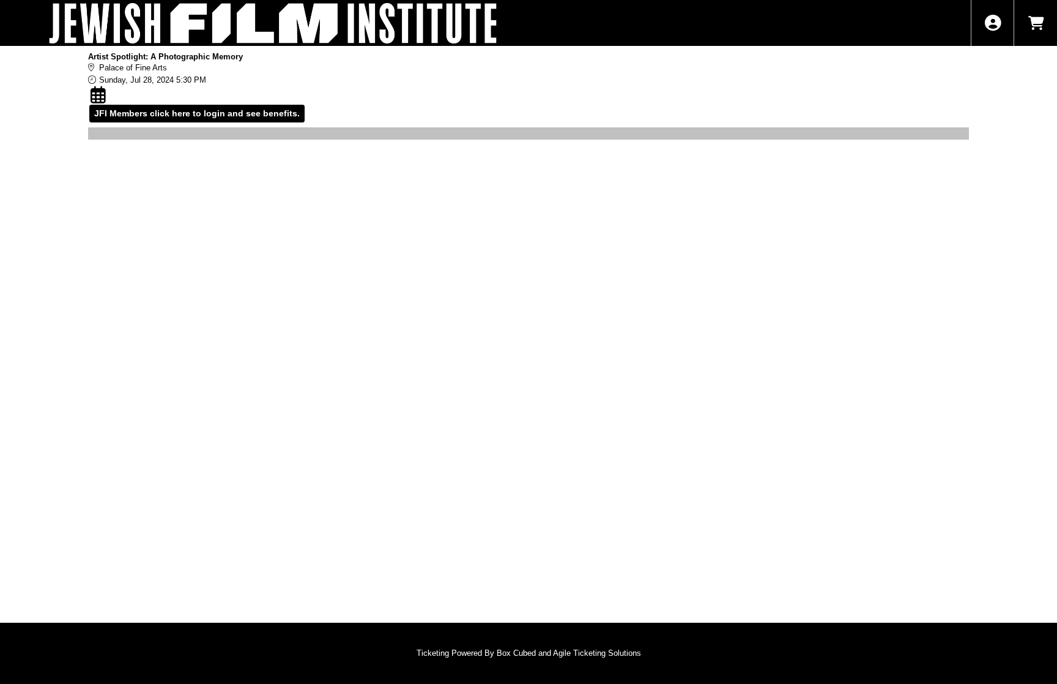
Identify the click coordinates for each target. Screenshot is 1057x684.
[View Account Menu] (992, 23)
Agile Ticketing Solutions (597, 653)
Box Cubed (516, 653)
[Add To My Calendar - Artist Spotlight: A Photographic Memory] (99, 94)
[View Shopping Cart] (1035, 23)
